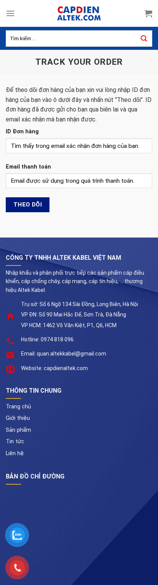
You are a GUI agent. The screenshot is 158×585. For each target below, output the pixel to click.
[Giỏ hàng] (148, 13)
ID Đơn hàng (22, 131)
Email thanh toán (28, 167)
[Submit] (143, 38)
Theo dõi (27, 204)
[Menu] (10, 13)
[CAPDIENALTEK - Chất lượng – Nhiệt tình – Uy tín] (79, 13)
